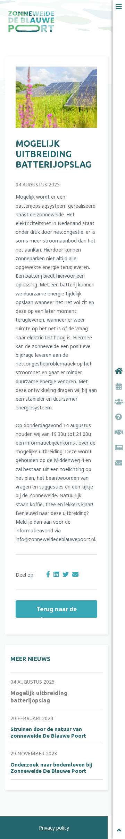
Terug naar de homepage (56, 611)
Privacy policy (54, 827)
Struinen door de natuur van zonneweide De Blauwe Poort (48, 732)
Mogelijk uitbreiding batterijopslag (53, 154)
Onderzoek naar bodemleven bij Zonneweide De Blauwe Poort (51, 768)
